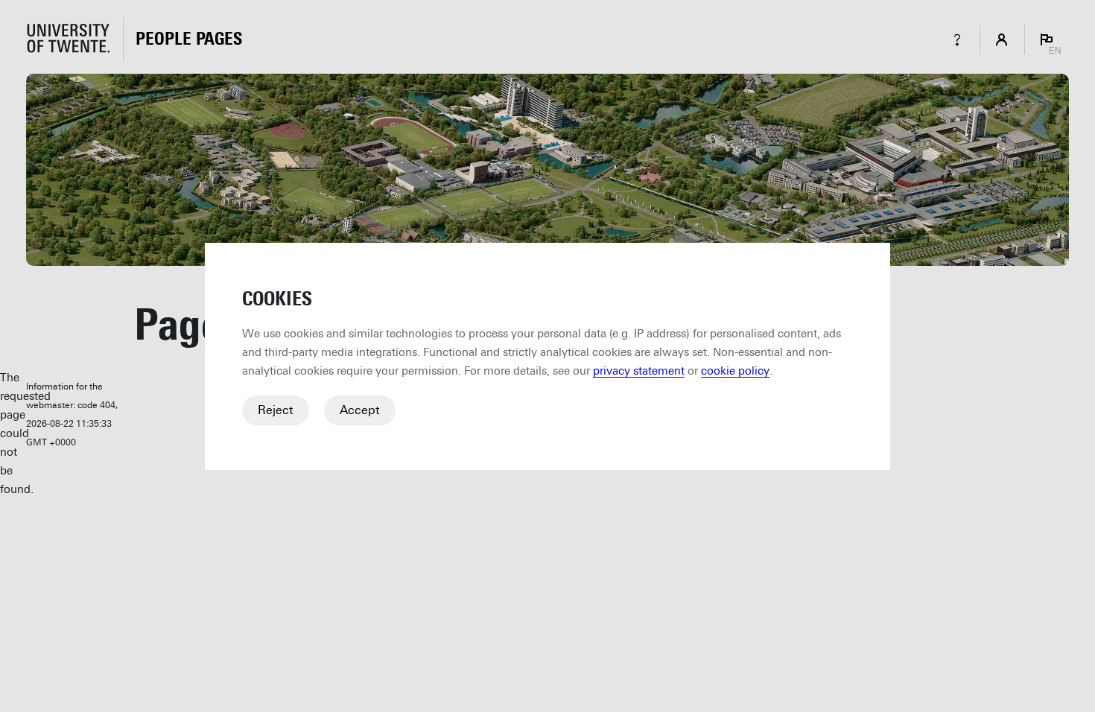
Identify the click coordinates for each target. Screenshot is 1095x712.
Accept (360, 410)
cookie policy (735, 371)
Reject (275, 410)
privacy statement (639, 371)
